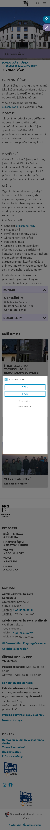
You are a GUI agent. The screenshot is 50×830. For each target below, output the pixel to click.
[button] (46, 19)
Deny (25, 387)
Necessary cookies (17, 379)
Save (25, 394)
